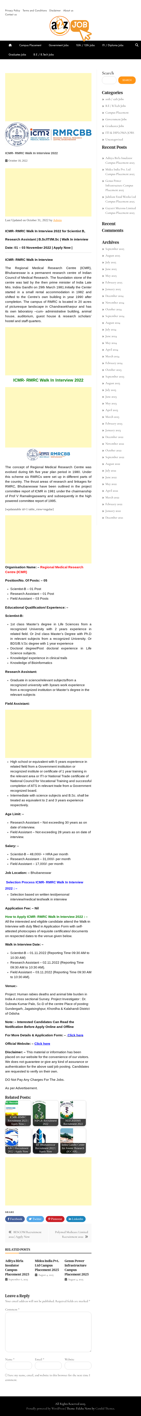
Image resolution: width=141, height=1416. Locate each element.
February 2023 (113, 423)
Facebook (15, 1219)
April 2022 (111, 490)
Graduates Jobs (17, 55)
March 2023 (112, 417)
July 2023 (110, 390)
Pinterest (56, 1219)
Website (69, 1359)
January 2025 (113, 289)
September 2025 (114, 249)
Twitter (36, 1219)
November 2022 (114, 443)
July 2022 (110, 470)
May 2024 (111, 343)
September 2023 (114, 376)
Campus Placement (30, 45)
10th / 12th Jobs (85, 45)
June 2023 (111, 396)
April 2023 (111, 410)
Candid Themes (104, 1408)
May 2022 (111, 484)
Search (108, 73)
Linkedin (77, 1219)
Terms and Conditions (35, 10)
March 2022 (112, 497)
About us (68, 10)
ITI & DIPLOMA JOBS (119, 133)
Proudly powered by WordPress (45, 1408)
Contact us (11, 14)
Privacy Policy (12, 10)
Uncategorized (114, 139)
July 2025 (110, 262)
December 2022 (114, 437)
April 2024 (111, 349)
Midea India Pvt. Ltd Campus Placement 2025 (47, 1265)
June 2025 (111, 269)
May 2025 (111, 276)
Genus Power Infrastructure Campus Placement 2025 (77, 1267)
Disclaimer (55, 10)
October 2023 (113, 370)
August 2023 (112, 383)
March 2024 (112, 356)
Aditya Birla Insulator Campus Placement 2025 (17, 1267)
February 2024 (113, 363)
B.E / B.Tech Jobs (44, 55)
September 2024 (114, 316)
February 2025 (113, 282)
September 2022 (114, 457)
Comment (12, 1309)
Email (39, 1359)
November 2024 (114, 302)
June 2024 (111, 336)
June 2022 (111, 477)
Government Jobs (58, 45)
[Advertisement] (48, 97)
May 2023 (111, 403)
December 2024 (114, 296)
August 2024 (112, 323)
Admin (57, 220)
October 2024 (113, 309)
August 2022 (112, 464)
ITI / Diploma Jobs (112, 45)
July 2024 (110, 329)
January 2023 (113, 430)
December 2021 (114, 517)
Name (9, 1359)
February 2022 (113, 504)
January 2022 (113, 511)
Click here (42, 1043)
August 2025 (112, 255)
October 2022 (113, 450)
